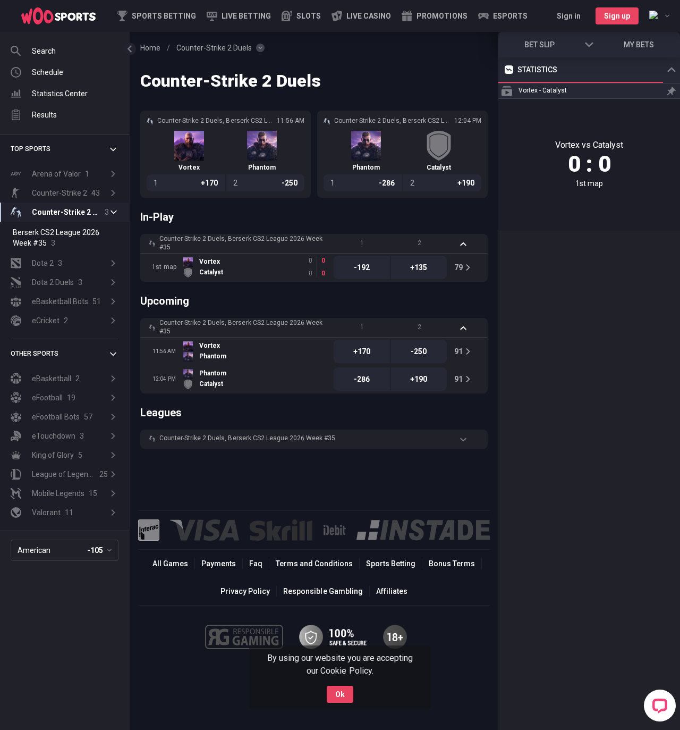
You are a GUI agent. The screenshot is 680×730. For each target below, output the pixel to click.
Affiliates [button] (391, 591)
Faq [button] (255, 563)
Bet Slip (539, 44)
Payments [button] (218, 563)
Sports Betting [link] (390, 563)
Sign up (617, 16)
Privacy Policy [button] (245, 591)
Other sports (34, 353)
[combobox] (659, 16)
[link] (58, 16)
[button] (301, 16)
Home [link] (150, 48)
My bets (639, 44)
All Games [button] (170, 563)
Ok (340, 694)
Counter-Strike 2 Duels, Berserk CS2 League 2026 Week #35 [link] (240, 243)
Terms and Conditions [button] (314, 563)
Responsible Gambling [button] (322, 591)
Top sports (30, 149)
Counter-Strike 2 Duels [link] (214, 48)
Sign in (569, 16)
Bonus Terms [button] (452, 563)
